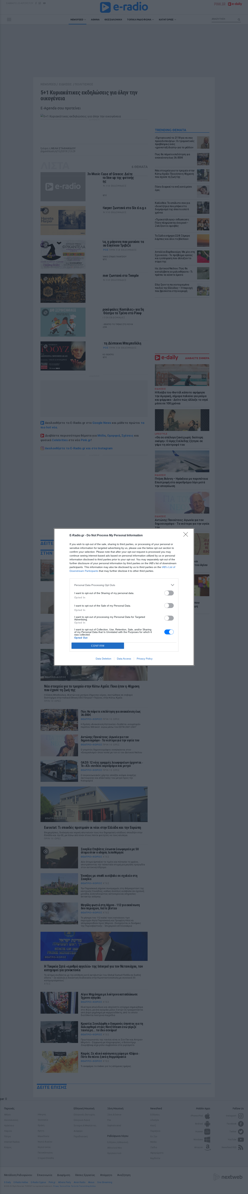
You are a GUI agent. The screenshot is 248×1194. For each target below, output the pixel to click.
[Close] (186, 535)
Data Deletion (103, 658)
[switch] (169, 593)
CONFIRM (98, 645)
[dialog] (124, 597)
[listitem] (124, 585)
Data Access (124, 658)
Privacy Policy (145, 658)
